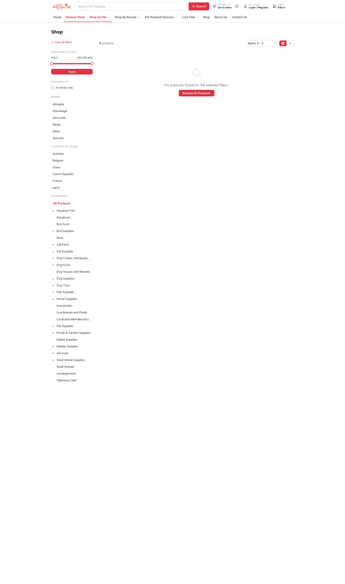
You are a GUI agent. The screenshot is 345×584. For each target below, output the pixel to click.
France (57, 180)
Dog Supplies (65, 278)
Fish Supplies (65, 292)
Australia (58, 153)
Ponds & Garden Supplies (73, 332)
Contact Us (239, 17)
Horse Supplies (67, 298)
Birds (60, 237)
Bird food (63, 224)
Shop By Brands (126, 17)
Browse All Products (196, 93)
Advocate (59, 117)
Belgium (58, 160)
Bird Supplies (65, 231)
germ (56, 187)
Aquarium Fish (66, 210)
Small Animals (65, 366)
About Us (220, 17)
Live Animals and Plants (72, 312)
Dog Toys (63, 285)
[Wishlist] (236, 6)
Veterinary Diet (66, 380)
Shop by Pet (97, 17)
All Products (62, 203)
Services (62, 353)
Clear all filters (63, 42)
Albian (57, 124)
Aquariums (63, 217)
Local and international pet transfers (75, 319)
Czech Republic (63, 174)
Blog (206, 17)
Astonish (58, 138)
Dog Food (63, 265)
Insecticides (64, 305)
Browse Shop (75, 17)
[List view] (290, 43)
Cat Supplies (65, 251)
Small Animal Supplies (71, 360)
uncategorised (66, 373)
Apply (71, 71)
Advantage (60, 111)
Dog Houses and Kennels (73, 271)
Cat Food (63, 244)
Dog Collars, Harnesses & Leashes (75, 258)
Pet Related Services (159, 17)
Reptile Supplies (67, 346)
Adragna (58, 104)
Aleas (56, 131)
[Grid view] (283, 43)
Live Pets (188, 17)
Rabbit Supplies (67, 339)
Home (57, 17)
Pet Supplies (65, 326)
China (56, 167)
